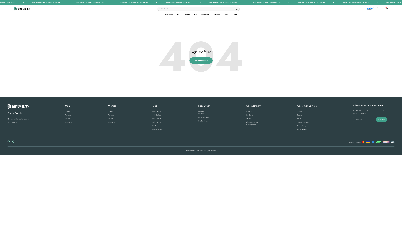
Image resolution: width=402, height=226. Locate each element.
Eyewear (217, 14)
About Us (249, 111)
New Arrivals (169, 14)
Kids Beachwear (203, 121)
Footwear (68, 115)
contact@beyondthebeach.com (20, 119)
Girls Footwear (157, 122)
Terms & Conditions (303, 122)
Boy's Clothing (156, 111)
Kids (195, 14)
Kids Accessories (157, 129)
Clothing (67, 111)
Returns (299, 115)
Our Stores (249, 115)
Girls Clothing (156, 115)
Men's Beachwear (203, 117)
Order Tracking (302, 129)
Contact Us (14, 122)
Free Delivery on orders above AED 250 (68, 2)
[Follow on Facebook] (9, 142)
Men (178, 14)
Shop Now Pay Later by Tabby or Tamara (25, 2)
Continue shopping (201, 60)
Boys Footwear (156, 119)
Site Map (248, 119)
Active (226, 14)
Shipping (300, 111)
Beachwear (205, 14)
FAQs (299, 119)
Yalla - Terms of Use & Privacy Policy (252, 123)
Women (187, 14)
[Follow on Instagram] (13, 142)
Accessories (68, 122)
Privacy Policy (301, 126)
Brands (235, 14)
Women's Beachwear (201, 112)
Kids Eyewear (156, 126)
